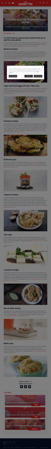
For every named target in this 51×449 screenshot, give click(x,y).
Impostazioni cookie (12, 76)
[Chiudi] (42, 67)
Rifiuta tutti (29, 76)
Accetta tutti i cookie (38, 76)
